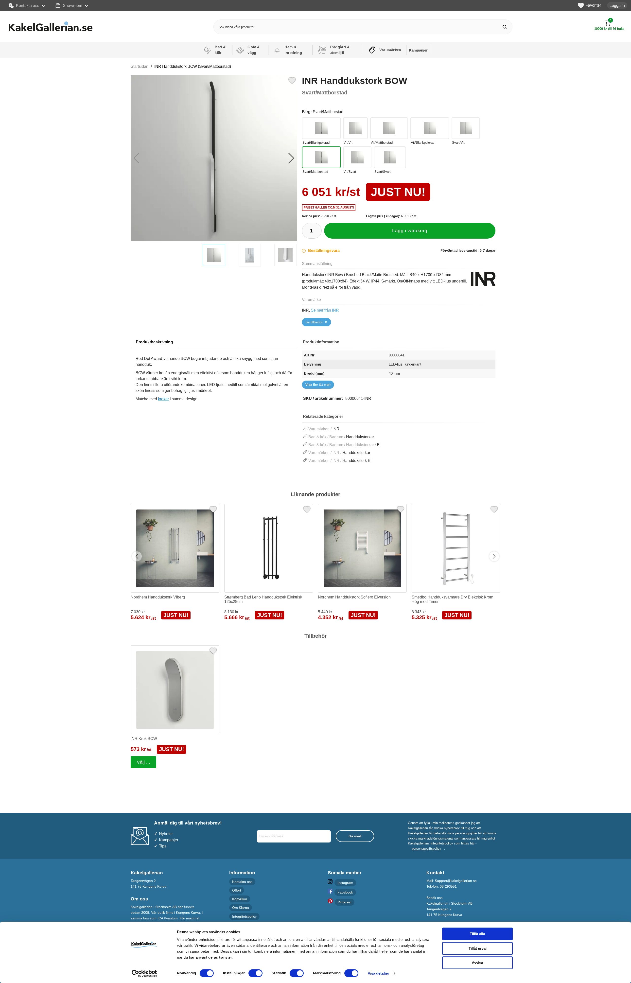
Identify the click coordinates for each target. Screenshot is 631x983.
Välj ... (143, 762)
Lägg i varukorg (409, 230)
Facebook (345, 892)
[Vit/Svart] (357, 157)
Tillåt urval (478, 948)
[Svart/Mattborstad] (321, 157)
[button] (291, 158)
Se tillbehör (314, 322)
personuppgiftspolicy (426, 848)
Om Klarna (240, 908)
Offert (236, 890)
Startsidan (139, 66)
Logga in (617, 5)
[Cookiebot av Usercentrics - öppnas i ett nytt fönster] (144, 973)
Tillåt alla (477, 934)
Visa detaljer (378, 973)
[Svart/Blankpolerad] (321, 128)
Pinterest (344, 902)
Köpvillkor (239, 899)
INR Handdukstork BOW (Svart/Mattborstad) (192, 66)
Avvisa (477, 963)
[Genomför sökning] (505, 27)
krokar (163, 399)
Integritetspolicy (244, 916)
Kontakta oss (27, 5)
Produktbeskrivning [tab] (154, 342)
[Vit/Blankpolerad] (429, 128)
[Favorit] (292, 80)
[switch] (255, 973)
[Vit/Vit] (355, 128)
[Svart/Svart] (390, 157)
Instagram (345, 883)
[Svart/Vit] (466, 128)
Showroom (72, 5)
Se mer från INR (325, 310)
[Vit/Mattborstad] (389, 128)
